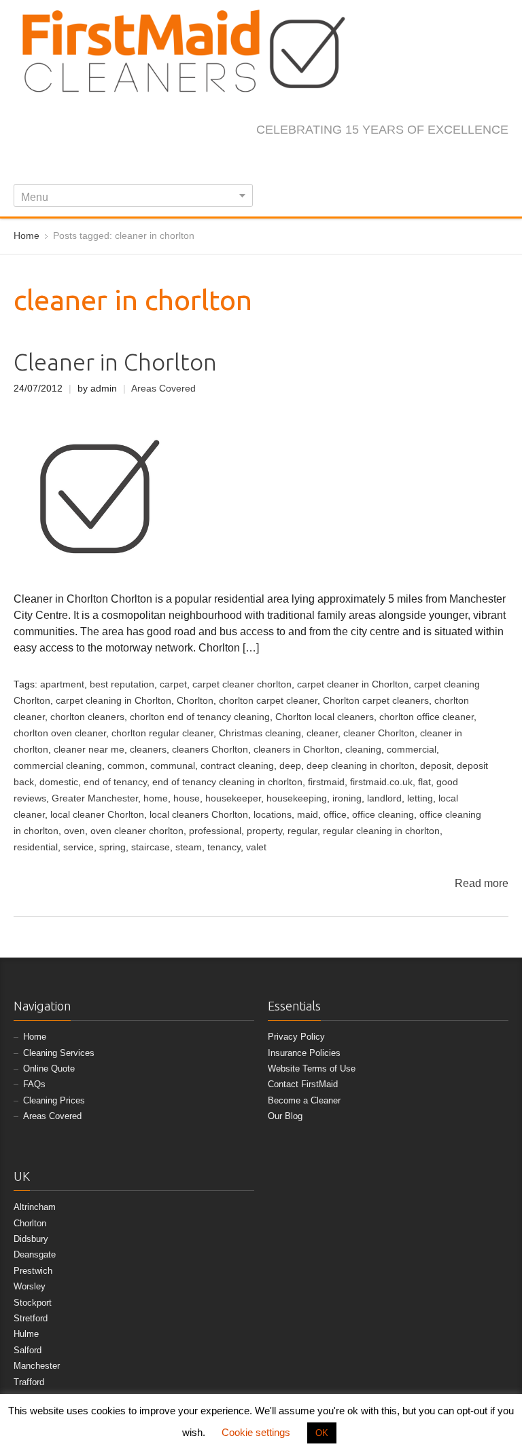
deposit (435, 766)
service (78, 847)
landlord (384, 798)
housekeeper (233, 798)
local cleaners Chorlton (199, 815)
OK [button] (321, 1433)
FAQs (34, 1084)
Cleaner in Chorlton (115, 362)
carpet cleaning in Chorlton (113, 701)
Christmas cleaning (260, 733)
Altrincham (35, 1207)
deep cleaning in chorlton (361, 766)
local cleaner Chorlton (97, 815)
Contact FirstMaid (303, 1084)
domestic (58, 782)
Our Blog (285, 1116)
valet (256, 847)
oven (74, 831)
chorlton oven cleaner (60, 733)
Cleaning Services (58, 1053)
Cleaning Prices (54, 1100)
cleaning (363, 749)
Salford (27, 1350)
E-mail (500, 159)
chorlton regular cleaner (162, 733)
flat (424, 782)
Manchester (37, 1366)
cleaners (148, 749)
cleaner (322, 733)
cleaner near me (89, 749)
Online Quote (49, 1068)
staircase (150, 847)
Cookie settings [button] (256, 1432)
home (155, 798)
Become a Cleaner (304, 1100)
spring (112, 847)
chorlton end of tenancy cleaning (200, 717)
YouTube (478, 159)
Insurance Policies (304, 1053)
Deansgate (35, 1254)
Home (34, 1037)
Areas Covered (163, 388)
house (186, 798)
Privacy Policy (296, 1037)
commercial (411, 749)
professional (215, 831)
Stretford (31, 1318)
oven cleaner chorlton (137, 831)
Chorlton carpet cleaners (376, 701)
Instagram (433, 159)
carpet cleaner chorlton (242, 684)
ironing (347, 798)
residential (36, 847)
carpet (173, 684)
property (264, 831)
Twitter (410, 159)
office (335, 815)
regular (302, 831)
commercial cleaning (58, 766)
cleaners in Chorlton (297, 749)
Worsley (30, 1286)
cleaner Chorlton (379, 733)
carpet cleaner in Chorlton (352, 684)
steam (188, 847)
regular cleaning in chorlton (381, 831)
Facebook (388, 159)
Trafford (29, 1382)
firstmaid (326, 782)
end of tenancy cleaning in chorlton (227, 782)
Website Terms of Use (311, 1068)
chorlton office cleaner (426, 717)
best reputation (122, 684)
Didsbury (31, 1239)
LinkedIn (455, 159)
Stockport (33, 1303)
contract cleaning (237, 766)
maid (307, 815)
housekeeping (296, 798)
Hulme (26, 1334)
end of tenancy (115, 782)
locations (273, 815)
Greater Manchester (95, 798)
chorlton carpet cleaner (268, 701)
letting (420, 798)
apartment (62, 684)
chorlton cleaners (87, 717)
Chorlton (195, 701)
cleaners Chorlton (210, 749)
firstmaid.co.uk (381, 782)
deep (290, 766)
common (126, 766)
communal (172, 766)
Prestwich (33, 1271)
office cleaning (383, 815)
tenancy (224, 847)
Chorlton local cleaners (324, 717)
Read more (481, 883)
